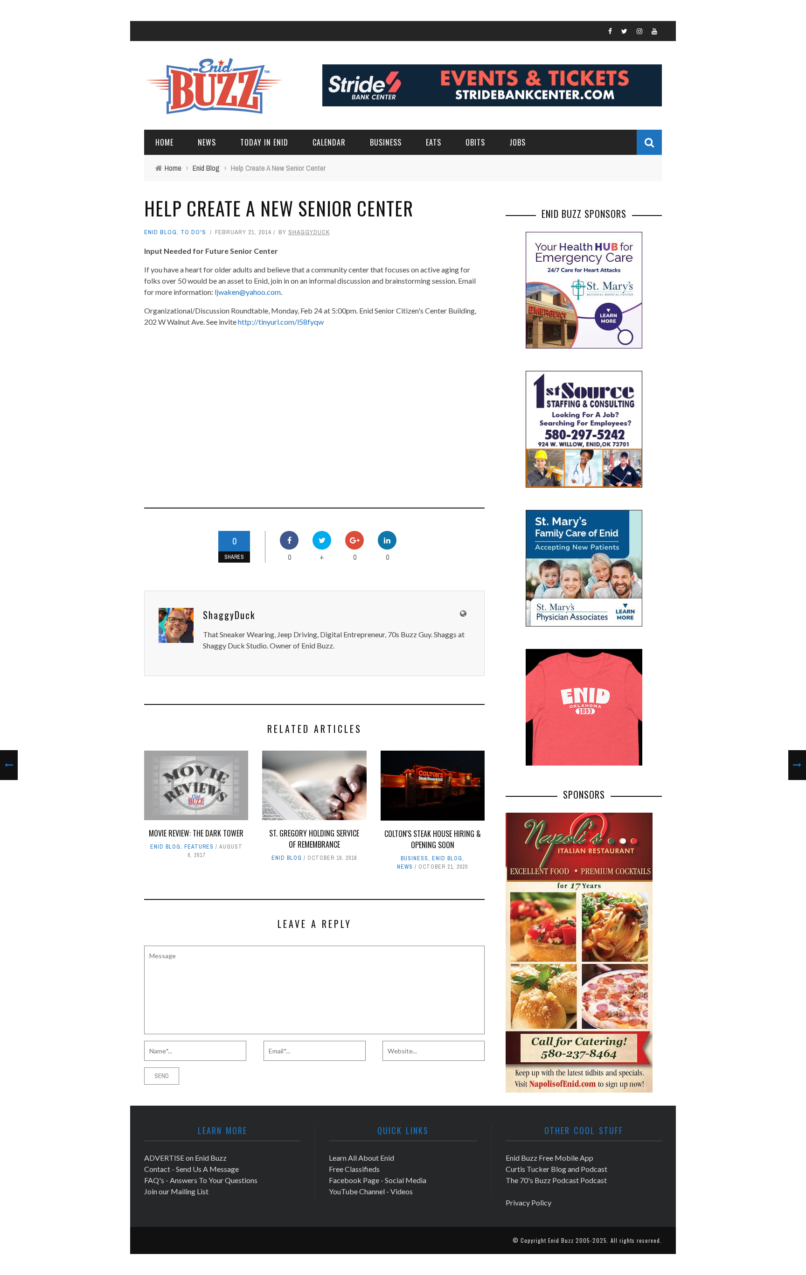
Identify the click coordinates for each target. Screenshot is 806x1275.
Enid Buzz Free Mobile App (549, 1157)
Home (164, 142)
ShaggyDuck (309, 232)
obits (475, 142)
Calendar (329, 142)
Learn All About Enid (361, 1157)
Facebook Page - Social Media (377, 1180)
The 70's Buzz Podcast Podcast (556, 1180)
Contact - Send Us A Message (191, 1168)
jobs (517, 142)
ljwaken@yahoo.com (248, 291)
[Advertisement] (222, 411)
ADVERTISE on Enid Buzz (185, 1157)
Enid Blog (160, 232)
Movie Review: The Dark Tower (196, 833)
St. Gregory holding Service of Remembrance (314, 839)
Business (386, 142)
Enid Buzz (561, 1240)
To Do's (193, 232)
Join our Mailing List (176, 1191)
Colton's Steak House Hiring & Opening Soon (432, 839)
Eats (433, 142)
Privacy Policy (528, 1202)
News (207, 142)
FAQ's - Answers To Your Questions (200, 1180)
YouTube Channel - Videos (371, 1191)
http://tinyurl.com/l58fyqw (281, 321)
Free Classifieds (354, 1168)
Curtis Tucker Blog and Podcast (556, 1168)
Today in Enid (264, 142)
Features (199, 846)
